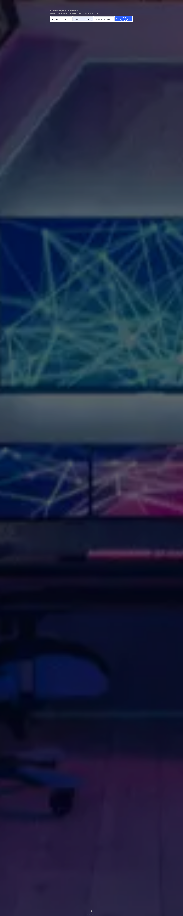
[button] (150, 2)
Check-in (75, 18)
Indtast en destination (57, 18)
